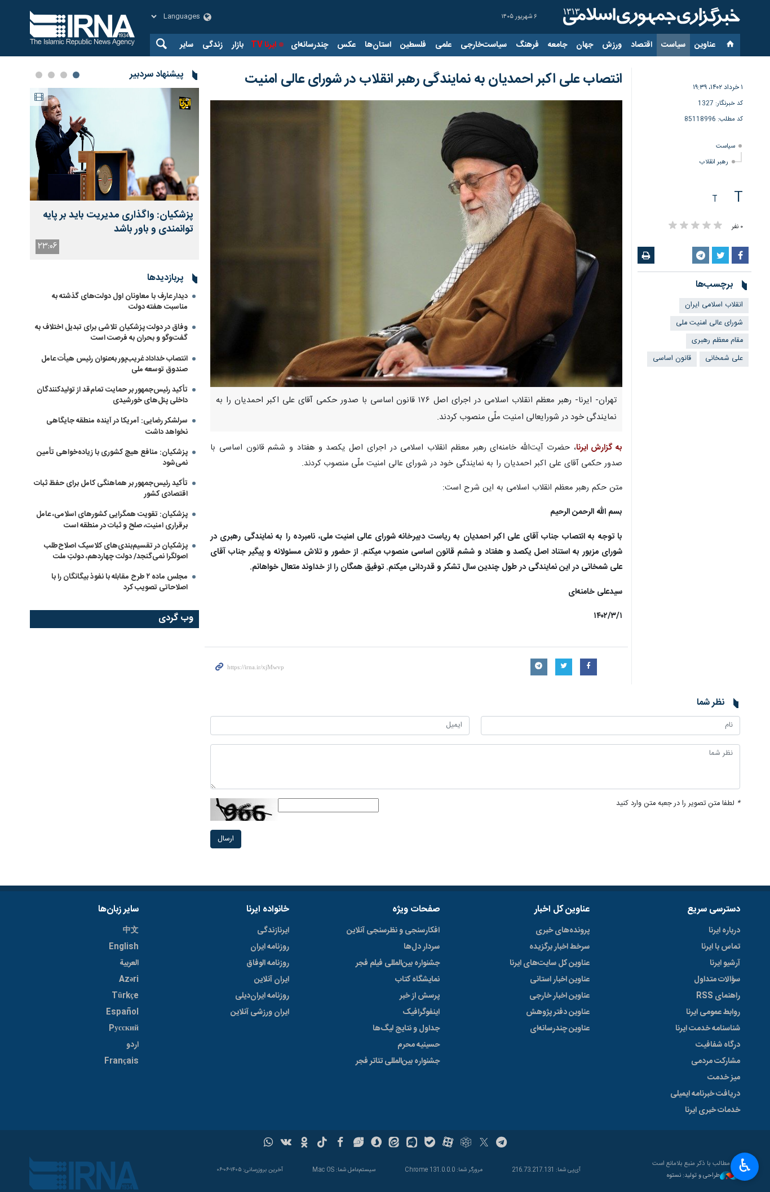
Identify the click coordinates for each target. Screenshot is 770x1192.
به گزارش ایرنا (599, 448)
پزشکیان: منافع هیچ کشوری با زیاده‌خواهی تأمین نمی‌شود (112, 457)
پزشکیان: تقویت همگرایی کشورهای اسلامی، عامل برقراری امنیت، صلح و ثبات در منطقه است (112, 519)
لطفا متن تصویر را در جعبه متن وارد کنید (678, 803)
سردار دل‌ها (422, 947)
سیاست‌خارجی (484, 45)
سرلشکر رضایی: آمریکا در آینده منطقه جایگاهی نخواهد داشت (117, 426)
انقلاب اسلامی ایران (714, 305)
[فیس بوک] (340, 1144)
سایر (186, 45)
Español (122, 1012)
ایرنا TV (263, 45)
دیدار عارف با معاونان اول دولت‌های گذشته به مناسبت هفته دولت (120, 301)
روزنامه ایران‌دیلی (262, 996)
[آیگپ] (411, 1144)
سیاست (673, 45)
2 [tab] (63, 75)
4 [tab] (39, 75)
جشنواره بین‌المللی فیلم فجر (398, 963)
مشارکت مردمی (715, 1061)
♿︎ (745, 1165)
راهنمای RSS (718, 996)
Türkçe (125, 996)
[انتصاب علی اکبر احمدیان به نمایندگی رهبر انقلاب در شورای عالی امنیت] (416, 243)
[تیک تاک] (322, 1144)
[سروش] (376, 1144)
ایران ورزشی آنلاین (260, 1012)
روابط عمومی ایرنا (713, 1012)
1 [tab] (76, 75)
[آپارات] (447, 1144)
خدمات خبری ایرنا (712, 1110)
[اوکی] (304, 1144)
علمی (443, 45)
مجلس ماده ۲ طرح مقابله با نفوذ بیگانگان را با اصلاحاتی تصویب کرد (119, 582)
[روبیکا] (465, 1144)
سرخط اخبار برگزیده (559, 947)
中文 (131, 930)
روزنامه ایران (269, 947)
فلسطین (413, 45)
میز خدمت (723, 1077)
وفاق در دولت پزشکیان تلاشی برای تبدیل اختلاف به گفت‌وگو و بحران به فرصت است (111, 332)
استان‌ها (378, 45)
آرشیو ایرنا (725, 963)
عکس (346, 45)
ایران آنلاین (271, 979)
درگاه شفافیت (718, 1045)
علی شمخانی (724, 358)
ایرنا (650, 17)
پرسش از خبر (420, 996)
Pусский (124, 1028)
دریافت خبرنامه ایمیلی (705, 1094)
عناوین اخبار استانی (560, 979)
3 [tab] (51, 75)
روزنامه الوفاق (267, 963)
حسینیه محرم (418, 1045)
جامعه (557, 45)
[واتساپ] (268, 1144)
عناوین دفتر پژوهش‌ (558, 1012)
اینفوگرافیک (421, 1012)
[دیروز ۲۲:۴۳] (114, 144)
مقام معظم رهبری (717, 340)
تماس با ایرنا (720, 947)
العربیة (129, 963)
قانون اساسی (672, 358)
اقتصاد (641, 45)
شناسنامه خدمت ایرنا (707, 1028)
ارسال (226, 839)
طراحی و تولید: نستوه (693, 1176)
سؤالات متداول (717, 979)
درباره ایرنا (724, 930)
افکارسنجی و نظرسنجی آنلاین (393, 930)
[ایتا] (394, 1144)
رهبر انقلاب (714, 162)
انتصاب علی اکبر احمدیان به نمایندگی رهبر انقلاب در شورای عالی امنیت (433, 79)
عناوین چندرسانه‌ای (560, 1028)
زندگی (212, 45)
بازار (238, 45)
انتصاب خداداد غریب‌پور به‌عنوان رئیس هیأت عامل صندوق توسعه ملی (114, 364)
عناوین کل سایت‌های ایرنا (550, 963)
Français (121, 1061)
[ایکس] (484, 1144)
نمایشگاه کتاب (417, 979)
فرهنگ (527, 45)
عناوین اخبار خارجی (559, 996)
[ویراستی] (358, 1144)
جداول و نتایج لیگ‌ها (406, 1028)
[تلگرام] (502, 1144)
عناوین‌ (704, 45)
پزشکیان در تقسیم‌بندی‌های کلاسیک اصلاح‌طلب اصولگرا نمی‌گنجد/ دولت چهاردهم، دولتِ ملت (116, 551)
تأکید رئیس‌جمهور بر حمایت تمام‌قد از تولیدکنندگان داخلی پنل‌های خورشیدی (112, 395)
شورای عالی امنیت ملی (709, 323)
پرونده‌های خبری (563, 930)
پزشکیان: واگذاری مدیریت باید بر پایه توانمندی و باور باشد (118, 222)
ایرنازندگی (273, 930)
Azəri (129, 979)
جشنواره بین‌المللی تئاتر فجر (398, 1061)
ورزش (612, 45)
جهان (584, 45)
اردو (132, 1045)
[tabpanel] (114, 174)
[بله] (429, 1144)
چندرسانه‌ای (309, 45)
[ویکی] (286, 1144)
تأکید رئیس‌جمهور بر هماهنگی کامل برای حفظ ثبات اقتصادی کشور (111, 488)
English (124, 947)
